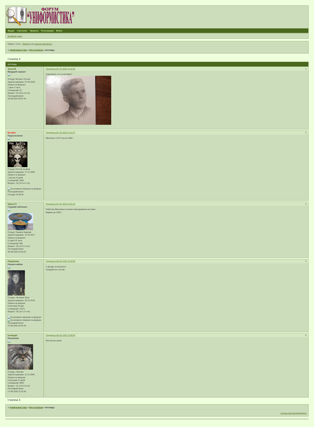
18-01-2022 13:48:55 (66, 335)
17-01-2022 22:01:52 (66, 204)
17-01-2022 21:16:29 (66, 69)
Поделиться (51, 69)
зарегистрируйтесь (43, 44)
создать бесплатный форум (293, 413)
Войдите (26, 44)
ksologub (12, 335)
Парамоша (13, 261)
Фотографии (36, 50)
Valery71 (12, 204)
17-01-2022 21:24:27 (66, 132)
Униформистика (18, 50)
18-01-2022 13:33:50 (66, 261)
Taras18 (12, 69)
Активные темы (15, 36)
